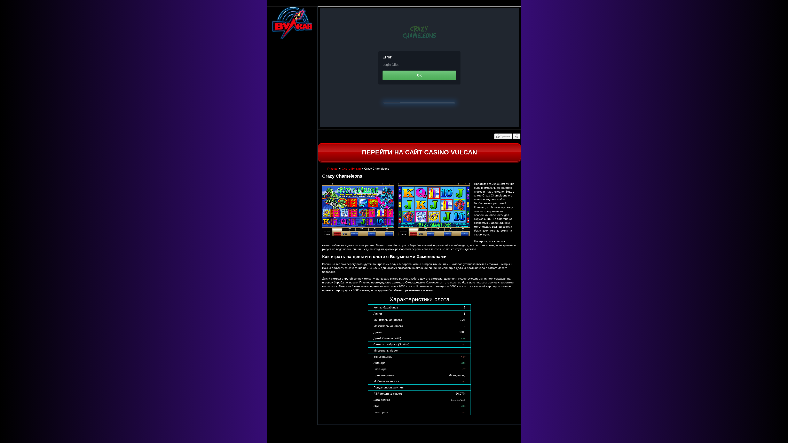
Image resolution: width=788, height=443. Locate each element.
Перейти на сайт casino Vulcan (419, 152)
